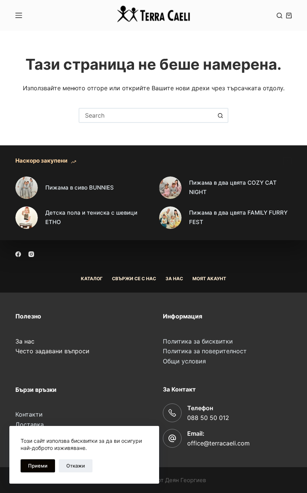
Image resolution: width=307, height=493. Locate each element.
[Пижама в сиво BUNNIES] (26, 187)
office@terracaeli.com (218, 443)
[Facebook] (18, 254)
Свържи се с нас (134, 278)
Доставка (29, 424)
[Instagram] (31, 254)
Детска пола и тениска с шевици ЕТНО (91, 217)
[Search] (279, 15)
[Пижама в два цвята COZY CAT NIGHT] (170, 187)
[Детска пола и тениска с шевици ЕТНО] (26, 217)
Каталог (92, 278)
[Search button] (220, 115)
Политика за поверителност (205, 351)
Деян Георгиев (185, 480)
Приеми (38, 466)
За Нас (174, 278)
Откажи (75, 466)
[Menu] (18, 15)
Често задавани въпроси (52, 351)
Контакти (29, 414)
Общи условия (184, 361)
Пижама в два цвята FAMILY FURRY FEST (238, 217)
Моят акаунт (209, 278)
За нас (24, 341)
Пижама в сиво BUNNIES (79, 187)
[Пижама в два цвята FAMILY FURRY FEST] (170, 217)
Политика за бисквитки (198, 341)
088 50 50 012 (208, 417)
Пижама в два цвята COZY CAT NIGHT (233, 187)
